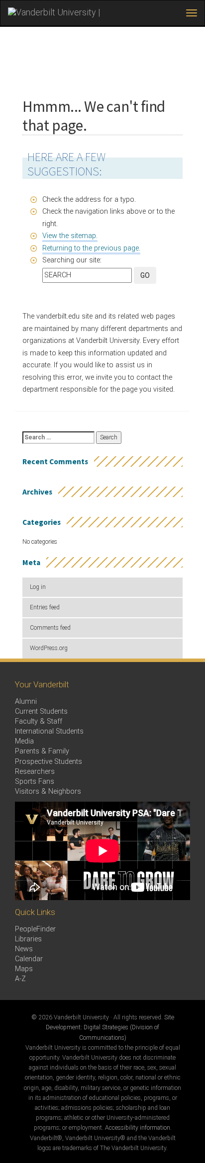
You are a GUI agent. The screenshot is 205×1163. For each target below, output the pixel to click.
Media (24, 741)
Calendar (29, 959)
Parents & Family (42, 751)
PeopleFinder (35, 929)
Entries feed (45, 607)
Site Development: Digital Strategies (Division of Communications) (110, 1027)
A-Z (20, 979)
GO (145, 275)
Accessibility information (137, 1127)
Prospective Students (48, 761)
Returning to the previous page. (91, 248)
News (24, 949)
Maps (24, 969)
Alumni (26, 701)
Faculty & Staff (38, 721)
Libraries (28, 939)
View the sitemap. (70, 236)
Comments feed (50, 627)
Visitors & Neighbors (48, 791)
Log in (38, 586)
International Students (49, 731)
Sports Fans (34, 781)
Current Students (41, 711)
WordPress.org (49, 648)
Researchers (35, 771)
